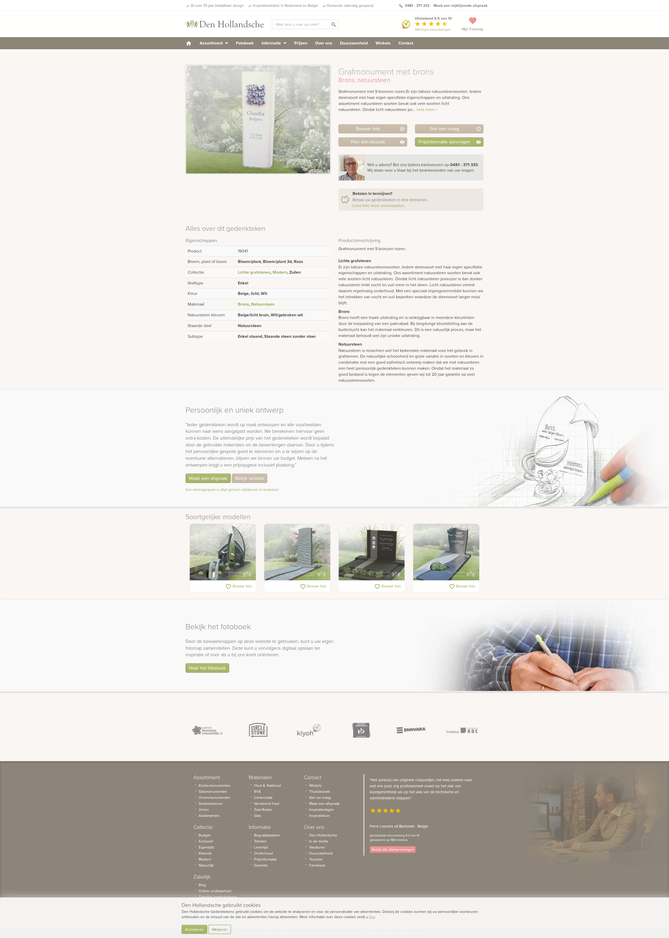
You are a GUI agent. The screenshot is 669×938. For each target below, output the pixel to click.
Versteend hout (266, 803)
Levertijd (261, 847)
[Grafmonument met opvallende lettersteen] (223, 552)
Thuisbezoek (319, 791)
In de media (318, 841)
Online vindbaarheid (215, 891)
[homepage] (189, 43)
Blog (202, 885)
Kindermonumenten (214, 785)
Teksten (260, 841)
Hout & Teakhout (267, 785)
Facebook (317, 865)
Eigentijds (206, 847)
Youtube (315, 859)
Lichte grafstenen (254, 272)
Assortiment (212, 43)
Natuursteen (263, 304)
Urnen (204, 809)
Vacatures (317, 847)
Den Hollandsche (323, 835)
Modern (280, 272)
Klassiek (205, 853)
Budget (204, 835)
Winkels (383, 43)
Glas (257, 815)
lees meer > (427, 109)
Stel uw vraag (320, 797)
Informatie (272, 43)
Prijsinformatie (265, 859)
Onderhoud (263, 853)
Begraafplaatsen (267, 835)
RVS (257, 791)
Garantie (261, 865)
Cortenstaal (263, 797)
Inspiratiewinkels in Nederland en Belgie (285, 5)
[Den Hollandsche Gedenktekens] (225, 24)
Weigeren (219, 929)
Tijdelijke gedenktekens (218, 897)
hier (372, 916)
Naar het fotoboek (207, 668)
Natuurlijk (206, 865)
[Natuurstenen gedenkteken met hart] (446, 552)
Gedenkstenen (211, 803)
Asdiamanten (209, 815)
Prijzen (300, 43)
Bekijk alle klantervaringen (393, 849)
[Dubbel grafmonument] (372, 552)
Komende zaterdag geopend (350, 5)
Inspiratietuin (319, 815)
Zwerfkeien (263, 809)
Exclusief (206, 841)
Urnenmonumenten (214, 797)
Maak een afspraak (208, 478)
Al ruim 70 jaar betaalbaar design (217, 5)
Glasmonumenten (213, 791)
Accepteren (194, 929)
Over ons (323, 43)
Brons (243, 304)
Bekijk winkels (249, 478)
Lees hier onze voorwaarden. (379, 205)
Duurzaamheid (354, 43)
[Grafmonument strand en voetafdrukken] (297, 552)
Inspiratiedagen (321, 809)
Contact (406, 43)
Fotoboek (245, 43)
